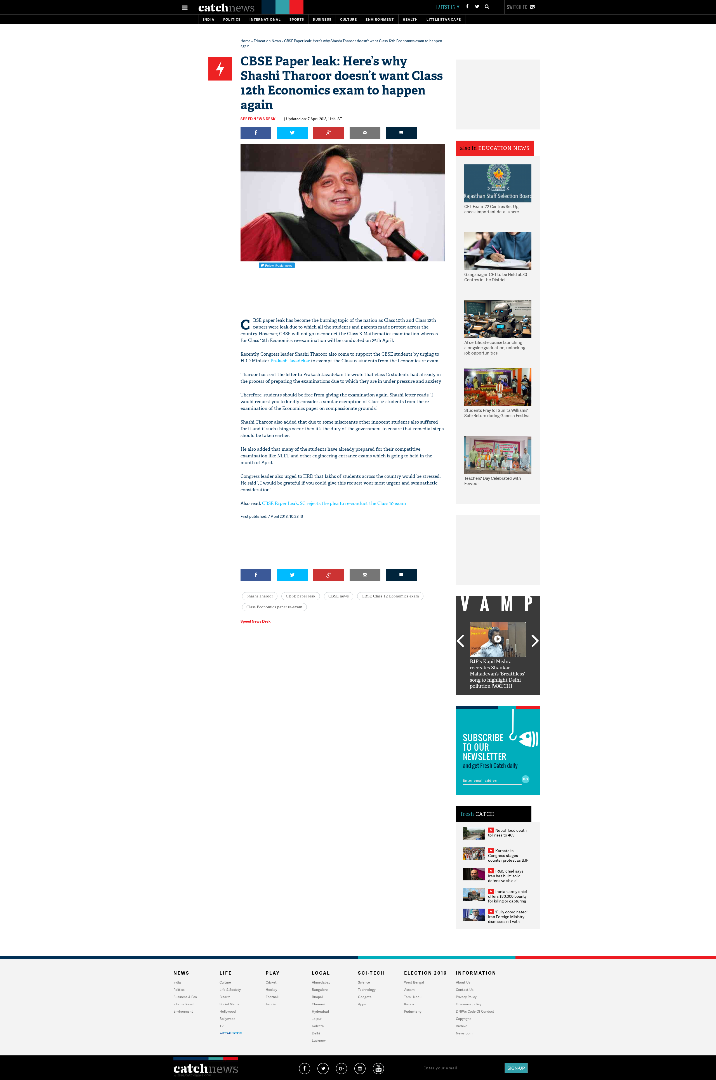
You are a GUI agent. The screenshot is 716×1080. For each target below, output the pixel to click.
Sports (296, 19)
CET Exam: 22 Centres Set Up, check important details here (491, 209)
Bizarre (225, 996)
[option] (498, 655)
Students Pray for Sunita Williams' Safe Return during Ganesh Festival (497, 413)
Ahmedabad (321, 982)
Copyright (463, 1018)
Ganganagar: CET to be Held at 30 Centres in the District (495, 277)
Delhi (316, 1033)
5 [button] (514, 699)
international (265, 19)
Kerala (409, 1004)
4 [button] (506, 699)
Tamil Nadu (412, 996)
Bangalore (320, 989)
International (183, 1004)
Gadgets (364, 996)
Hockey (271, 989)
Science (364, 982)
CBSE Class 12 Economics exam (390, 596)
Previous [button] (460, 641)
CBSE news (338, 596)
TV (221, 1026)
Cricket (271, 982)
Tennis (271, 1004)
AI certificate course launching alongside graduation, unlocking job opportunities (494, 348)
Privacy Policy (466, 996)
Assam (409, 989)
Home (245, 40)
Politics (232, 19)
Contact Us (465, 989)
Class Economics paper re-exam (274, 607)
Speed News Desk (258, 118)
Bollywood (227, 1018)
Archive (461, 1026)
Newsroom (464, 1033)
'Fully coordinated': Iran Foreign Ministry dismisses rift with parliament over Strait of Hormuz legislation (508, 921)
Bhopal (317, 996)
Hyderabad (320, 1011)
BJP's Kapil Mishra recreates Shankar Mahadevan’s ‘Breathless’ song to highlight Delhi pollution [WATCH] (497, 674)
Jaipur (316, 1018)
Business (322, 19)
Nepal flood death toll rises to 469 (507, 833)
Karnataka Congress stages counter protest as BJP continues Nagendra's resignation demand (508, 860)
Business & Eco (185, 996)
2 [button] (489, 699)
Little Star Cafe (444, 19)
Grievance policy (468, 1004)
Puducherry (412, 1011)
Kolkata (318, 1026)
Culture (348, 19)
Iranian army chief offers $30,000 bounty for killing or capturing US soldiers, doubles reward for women (507, 901)
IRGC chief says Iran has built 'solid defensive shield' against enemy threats (508, 878)
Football (272, 996)
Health (410, 19)
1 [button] (481, 699)
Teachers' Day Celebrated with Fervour (492, 481)
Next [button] (535, 641)
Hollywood (228, 1011)
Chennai (318, 1004)
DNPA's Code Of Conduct (475, 1011)
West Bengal (414, 982)
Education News (267, 40)
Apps (362, 1004)
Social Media (229, 1004)
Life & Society (230, 989)
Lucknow (319, 1040)
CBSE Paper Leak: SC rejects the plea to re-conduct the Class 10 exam (334, 503)
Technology (367, 989)
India (209, 19)
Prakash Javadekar (290, 361)
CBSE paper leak (300, 596)
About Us (463, 982)
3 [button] (498, 699)
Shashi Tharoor (259, 596)
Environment (380, 19)
